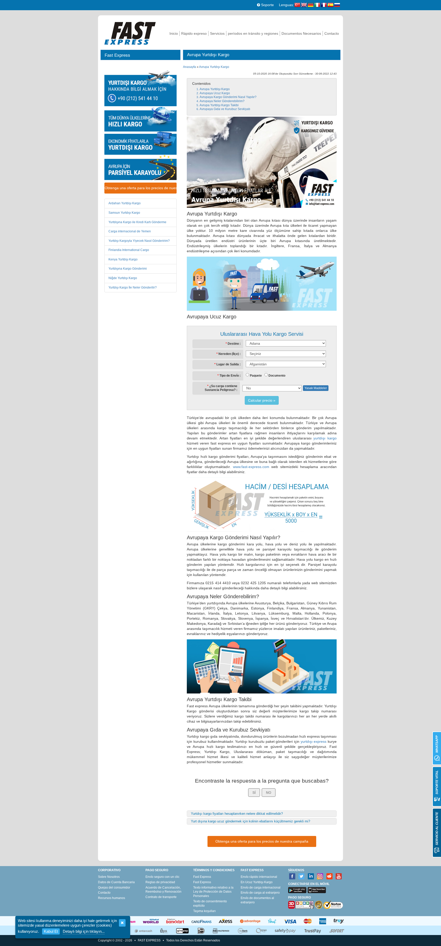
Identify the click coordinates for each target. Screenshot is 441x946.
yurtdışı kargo (325, 438)
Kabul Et (51, 931)
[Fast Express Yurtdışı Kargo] (130, 32)
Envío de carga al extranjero (260, 892)
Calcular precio (260, 400)
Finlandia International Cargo (128, 250)
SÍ (254, 793)
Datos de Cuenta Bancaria (116, 882)
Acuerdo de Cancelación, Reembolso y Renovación (163, 890)
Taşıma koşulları (204, 911)
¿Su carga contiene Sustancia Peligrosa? (221, 388)
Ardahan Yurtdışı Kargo (124, 203)
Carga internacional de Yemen (129, 231)
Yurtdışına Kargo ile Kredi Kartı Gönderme (137, 222)
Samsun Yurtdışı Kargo (124, 212)
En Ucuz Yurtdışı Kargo (257, 882)
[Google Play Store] (297, 890)
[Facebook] (292, 876)
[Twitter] (301, 876)
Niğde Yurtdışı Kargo (122, 278)
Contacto (331, 33)
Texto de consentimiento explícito (210, 903)
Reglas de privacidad (160, 882)
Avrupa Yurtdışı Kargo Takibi (219, 105)
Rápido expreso (194, 33)
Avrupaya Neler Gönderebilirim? (222, 101)
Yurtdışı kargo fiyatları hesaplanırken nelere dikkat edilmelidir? (237, 814)
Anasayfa (189, 67)
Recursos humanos (111, 898)
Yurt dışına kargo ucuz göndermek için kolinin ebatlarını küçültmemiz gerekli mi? (250, 821)
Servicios (217, 33)
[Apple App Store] (317, 890)
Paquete (256, 375)
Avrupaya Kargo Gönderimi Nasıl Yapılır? (228, 97)
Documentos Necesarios (301, 33)
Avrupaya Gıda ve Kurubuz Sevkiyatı (225, 109)
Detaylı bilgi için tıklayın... (84, 931)
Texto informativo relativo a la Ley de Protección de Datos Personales (213, 892)
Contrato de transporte (161, 897)
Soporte (267, 5)
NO (268, 793)
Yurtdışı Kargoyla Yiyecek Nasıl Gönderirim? (139, 241)
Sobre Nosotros (109, 877)
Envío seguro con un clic (162, 877)
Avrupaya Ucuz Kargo (215, 93)
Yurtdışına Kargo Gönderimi (127, 268)
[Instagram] (320, 876)
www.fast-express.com (251, 467)
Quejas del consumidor (114, 887)
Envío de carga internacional (260, 887)
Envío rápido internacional (259, 877)
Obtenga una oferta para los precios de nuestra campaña (141, 188)
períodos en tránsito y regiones (253, 33)
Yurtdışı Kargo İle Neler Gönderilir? (132, 287)
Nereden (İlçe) (228, 354)
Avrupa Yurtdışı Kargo (214, 67)
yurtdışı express (314, 741)
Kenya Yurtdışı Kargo (123, 259)
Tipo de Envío (229, 375)
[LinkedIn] (311, 876)
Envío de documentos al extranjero (257, 900)
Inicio (173, 33)
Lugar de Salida (227, 364)
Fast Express (202, 877)
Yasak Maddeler (315, 388)
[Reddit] (329, 876)
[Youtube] (339, 876)
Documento (276, 375)
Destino (233, 343)
